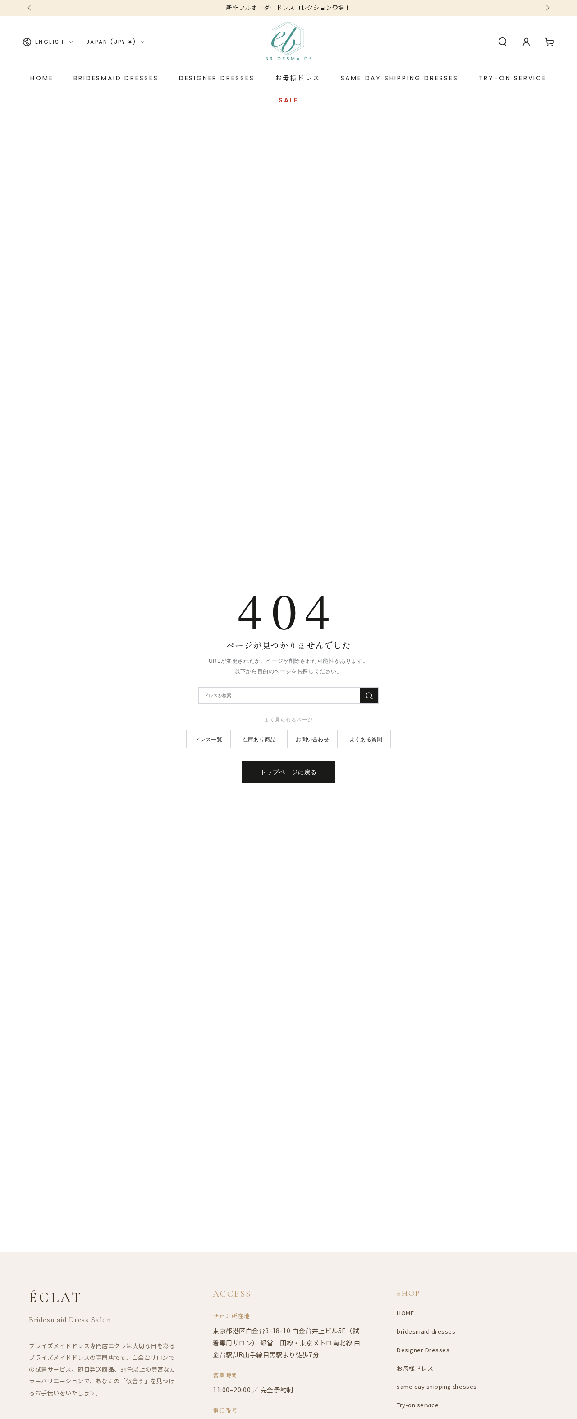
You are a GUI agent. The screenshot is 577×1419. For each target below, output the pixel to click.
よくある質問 (365, 739)
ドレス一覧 (208, 739)
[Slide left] (30, 8)
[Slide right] (546, 8)
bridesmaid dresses (426, 1331)
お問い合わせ (312, 739)
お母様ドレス (415, 1368)
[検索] (369, 695)
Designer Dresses (423, 1349)
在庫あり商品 (259, 739)
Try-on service (418, 1405)
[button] (502, 42)
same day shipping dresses (437, 1386)
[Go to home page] (288, 42)
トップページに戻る (288, 771)
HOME (405, 1312)
